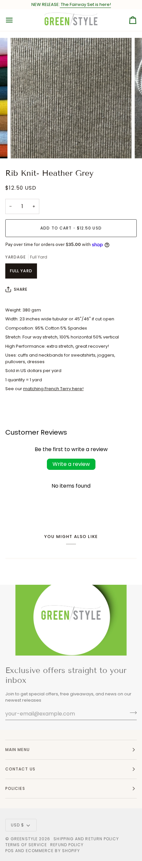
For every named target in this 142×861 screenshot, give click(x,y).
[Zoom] (23, 146)
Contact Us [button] (20, 769)
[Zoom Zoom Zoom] (71, 98)
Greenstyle (24, 839)
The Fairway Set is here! (85, 4)
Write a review (71, 464)
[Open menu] (15, 20)
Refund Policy (67, 845)
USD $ (17, 825)
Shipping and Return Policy (86, 839)
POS (9, 850)
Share (20, 289)
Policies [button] (15, 788)
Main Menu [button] (17, 749)
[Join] (131, 713)
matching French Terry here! (53, 389)
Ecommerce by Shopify (53, 850)
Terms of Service (26, 845)
